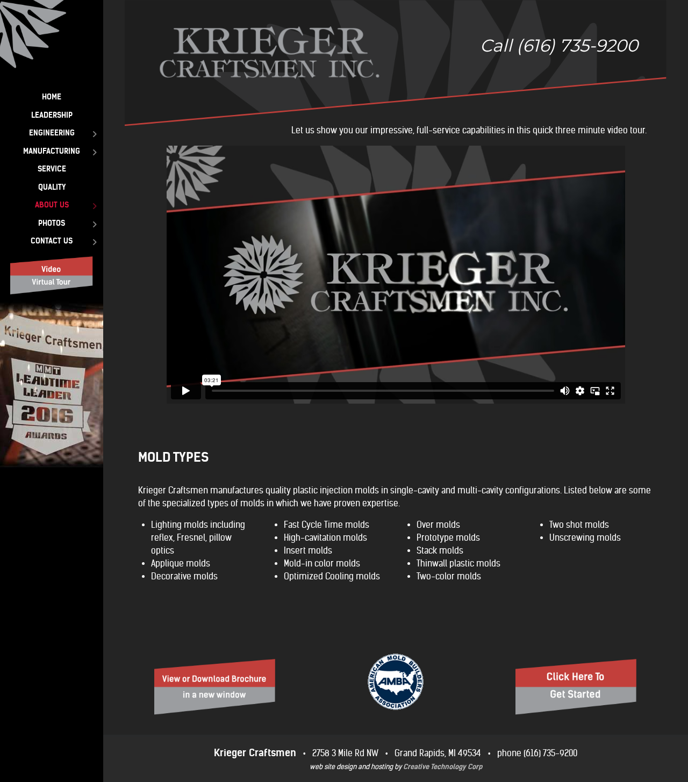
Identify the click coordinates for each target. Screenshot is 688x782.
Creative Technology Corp (442, 767)
